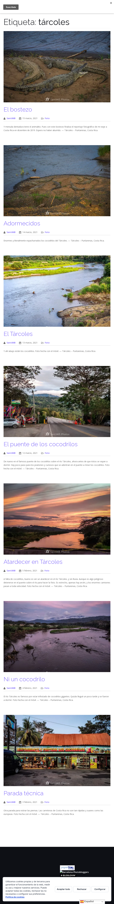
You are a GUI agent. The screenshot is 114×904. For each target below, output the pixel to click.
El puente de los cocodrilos (41, 444)
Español (89, 901)
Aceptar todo (63, 889)
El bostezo (18, 109)
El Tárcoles (18, 333)
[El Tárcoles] (57, 292)
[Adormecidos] (57, 182)
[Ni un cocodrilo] (57, 638)
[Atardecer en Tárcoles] (57, 520)
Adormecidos (22, 223)
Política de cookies (14, 897)
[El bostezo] (57, 68)
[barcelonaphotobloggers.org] (74, 872)
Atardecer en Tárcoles (33, 561)
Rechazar (82, 889)
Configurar (100, 889)
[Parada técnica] (57, 752)
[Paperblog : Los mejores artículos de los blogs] (67, 867)
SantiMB (11, 118)
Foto (47, 118)
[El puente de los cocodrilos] (57, 403)
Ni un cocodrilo (24, 679)
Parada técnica (23, 793)
